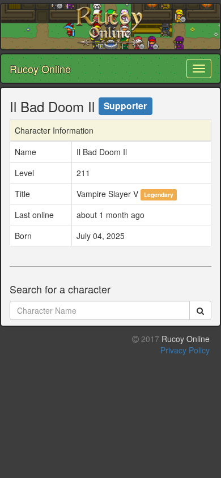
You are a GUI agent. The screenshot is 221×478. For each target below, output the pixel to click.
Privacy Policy (185, 350)
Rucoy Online (40, 68)
